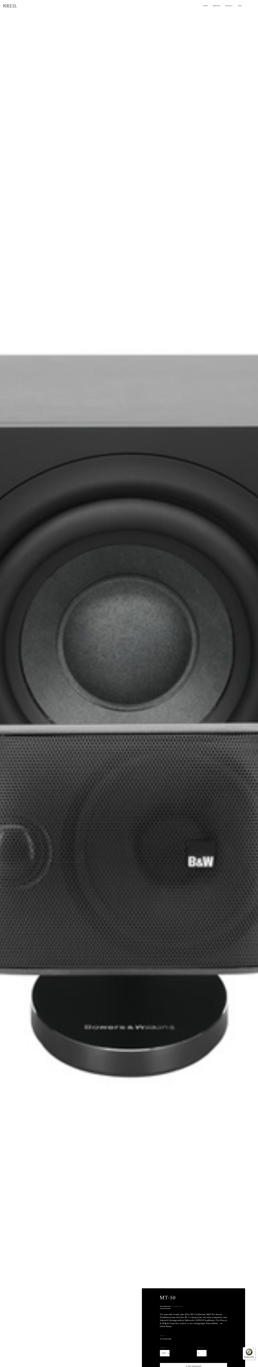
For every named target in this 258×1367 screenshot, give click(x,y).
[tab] (165, 1306)
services (216, 5)
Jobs (240, 5)
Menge (200, 1347)
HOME (205, 5)
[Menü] (253, 1348)
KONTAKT (228, 5)
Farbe (163, 1347)
